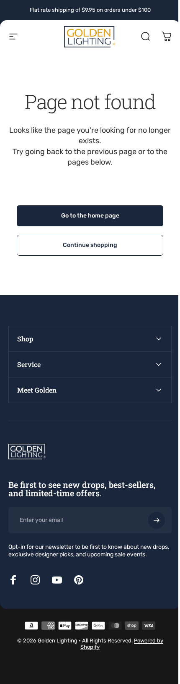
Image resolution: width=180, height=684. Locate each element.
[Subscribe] (150, 520)
